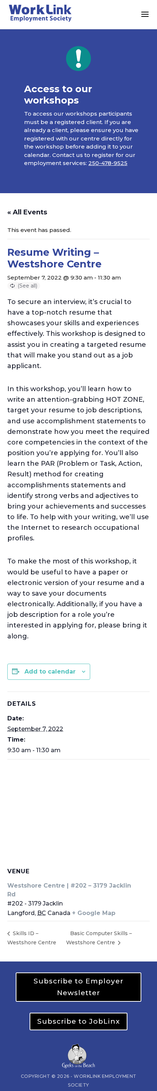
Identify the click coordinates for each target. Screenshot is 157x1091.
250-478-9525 (107, 163)
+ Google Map (93, 913)
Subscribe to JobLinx (78, 1021)
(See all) (27, 285)
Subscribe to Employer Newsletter (78, 987)
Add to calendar (50, 671)
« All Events (27, 212)
